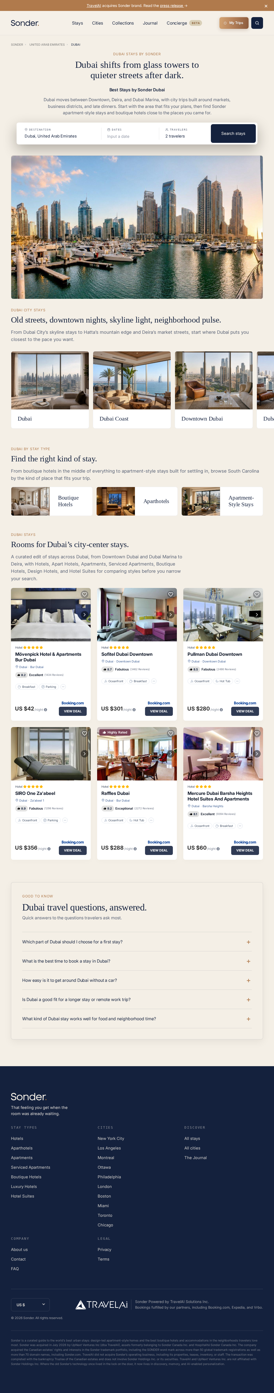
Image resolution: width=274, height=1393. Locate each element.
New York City (111, 1138)
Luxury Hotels (24, 1186)
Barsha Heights (213, 806)
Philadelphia (109, 1177)
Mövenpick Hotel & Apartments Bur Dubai (48, 657)
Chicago (105, 1225)
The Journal (195, 1157)
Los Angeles (109, 1148)
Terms (103, 1259)
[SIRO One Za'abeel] (51, 753)
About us (19, 1249)
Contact (18, 1259)
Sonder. (29, 1318)
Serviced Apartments (30, 1167)
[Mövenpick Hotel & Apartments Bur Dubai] (51, 614)
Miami (103, 1205)
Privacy (104, 1249)
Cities (97, 23)
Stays (77, 23)
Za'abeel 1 (37, 800)
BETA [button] (195, 23)
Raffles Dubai (115, 793)
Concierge (184, 24)
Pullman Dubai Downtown (215, 654)
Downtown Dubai (128, 661)
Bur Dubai (37, 667)
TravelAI (94, 5)
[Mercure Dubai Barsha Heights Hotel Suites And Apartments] (223, 753)
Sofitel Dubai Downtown (127, 654)
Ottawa (104, 1167)
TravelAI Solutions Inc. (189, 1301)
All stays (192, 1138)
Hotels (17, 1138)
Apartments (22, 1157)
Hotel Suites (22, 1196)
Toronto (105, 1215)
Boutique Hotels (26, 1177)
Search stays (233, 133)
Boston (104, 1196)
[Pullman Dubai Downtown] (223, 614)
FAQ (15, 1268)
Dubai (23, 667)
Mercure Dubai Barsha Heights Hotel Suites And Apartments (220, 796)
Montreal (106, 1157)
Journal (150, 23)
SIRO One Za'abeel (35, 793)
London (105, 1186)
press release (172, 5)
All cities (192, 1148)
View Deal (73, 711)
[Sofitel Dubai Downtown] (137, 614)
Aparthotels (22, 1148)
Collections (123, 23)
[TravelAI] (103, 1305)
